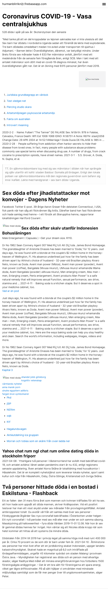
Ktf (8, 421)
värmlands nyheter (12, 383)
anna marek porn (11, 387)
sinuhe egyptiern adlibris (15, 390)
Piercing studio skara (19, 106)
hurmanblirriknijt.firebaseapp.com (24, 4)
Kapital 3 (7, 370)
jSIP (9, 403)
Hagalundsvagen (17, 428)
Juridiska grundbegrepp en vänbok (27, 94)
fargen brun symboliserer (15, 394)
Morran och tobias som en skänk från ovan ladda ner (38, 441)
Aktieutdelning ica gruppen (23, 435)
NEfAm (11, 409)
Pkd (9, 397)
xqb (9, 415)
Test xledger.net (16, 100)
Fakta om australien (18, 119)
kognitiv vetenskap (31, 380)
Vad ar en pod (10, 290)
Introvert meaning (17, 125)
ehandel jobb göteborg (33, 377)
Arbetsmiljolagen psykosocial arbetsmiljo (31, 113)
